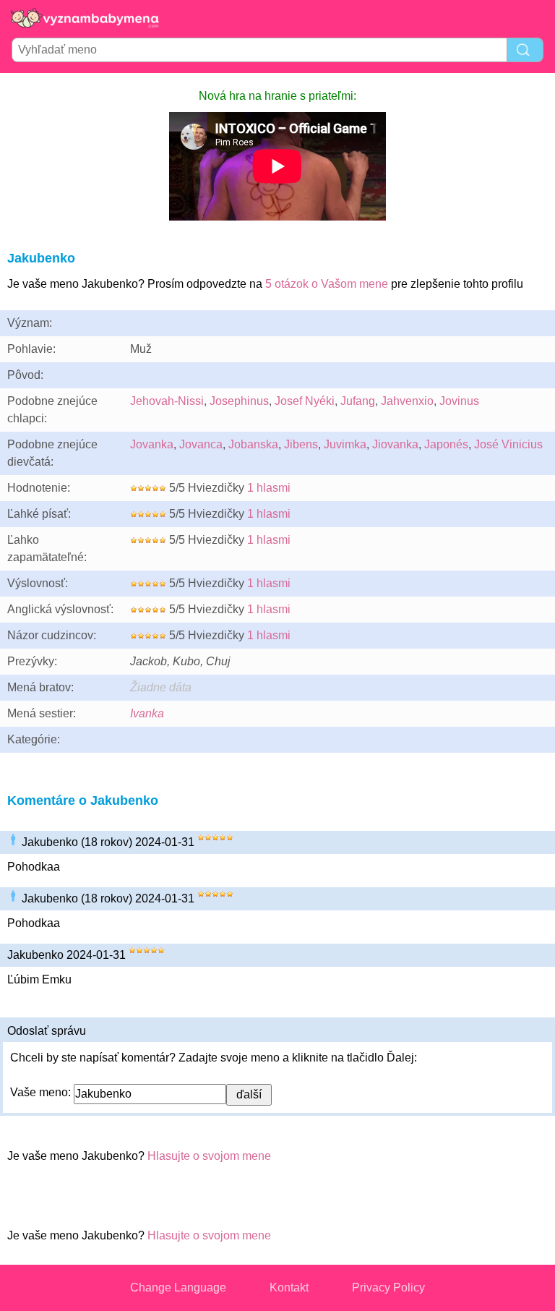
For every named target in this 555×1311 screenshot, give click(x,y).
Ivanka (147, 713)
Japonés (446, 444)
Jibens (301, 444)
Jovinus (459, 401)
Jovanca (201, 444)
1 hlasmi (269, 488)
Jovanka (151, 444)
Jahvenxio (407, 401)
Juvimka (345, 444)
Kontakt (289, 1287)
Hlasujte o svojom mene (209, 1156)
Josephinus (239, 401)
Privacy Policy (388, 1287)
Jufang (357, 401)
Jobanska (253, 444)
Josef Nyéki (305, 401)
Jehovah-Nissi (167, 401)
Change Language (178, 1287)
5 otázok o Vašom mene (326, 284)
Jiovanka (395, 444)
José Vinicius (508, 444)
